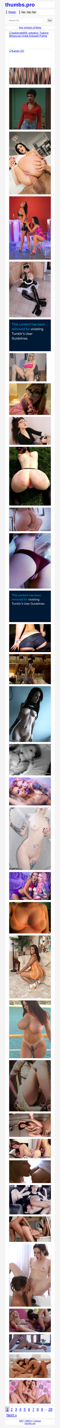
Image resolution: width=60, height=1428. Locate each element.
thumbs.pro (20, 5)
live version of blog (30, 27)
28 (50, 1409)
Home (12, 12)
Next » (11, 1415)
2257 (21, 1421)
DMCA (29, 1421)
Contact (37, 1421)
